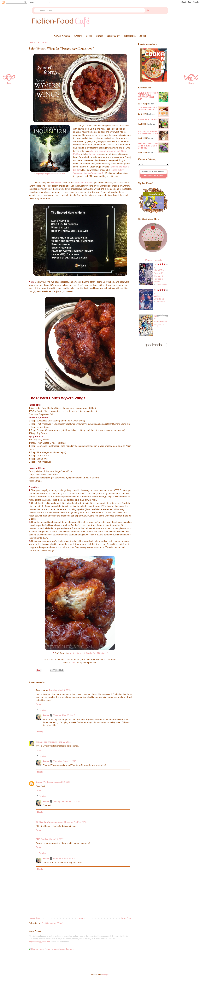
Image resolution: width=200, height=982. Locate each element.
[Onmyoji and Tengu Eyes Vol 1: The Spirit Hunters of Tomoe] (146, 284)
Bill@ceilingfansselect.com (49, 822)
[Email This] (51, 670)
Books (89, 35)
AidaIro (158, 327)
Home (80, 918)
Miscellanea (130, 35)
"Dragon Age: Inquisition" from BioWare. (50, 174)
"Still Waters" (56, 182)
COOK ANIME (62, 35)
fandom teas (95, 154)
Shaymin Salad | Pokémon (148, 119)
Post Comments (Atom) (52, 923)
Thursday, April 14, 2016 (75, 822)
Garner (39, 782)
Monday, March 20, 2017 (64, 858)
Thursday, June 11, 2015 (59, 742)
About (143, 35)
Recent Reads (153, 260)
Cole (73, 662)
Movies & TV (113, 35)
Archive (78, 35)
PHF (38, 839)
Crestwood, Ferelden (83, 182)
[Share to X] (56, 670)
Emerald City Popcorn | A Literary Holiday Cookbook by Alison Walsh (148, 96)
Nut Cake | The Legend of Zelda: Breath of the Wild (148, 132)
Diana (46, 715)
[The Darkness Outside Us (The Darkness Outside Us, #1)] (146, 309)
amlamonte (41, 742)
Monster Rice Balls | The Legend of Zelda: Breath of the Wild (148, 145)
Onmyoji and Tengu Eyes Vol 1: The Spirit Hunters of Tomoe (160, 273)
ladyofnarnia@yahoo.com (39, 942)
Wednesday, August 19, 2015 (57, 782)
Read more (150, 104)
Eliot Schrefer (160, 301)
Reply (38, 704)
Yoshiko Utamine (161, 284)
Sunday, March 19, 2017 (52, 839)
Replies (42, 710)
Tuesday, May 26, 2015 (60, 690)
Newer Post (35, 918)
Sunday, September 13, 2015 (66, 801)
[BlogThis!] (54, 670)
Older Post (126, 918)
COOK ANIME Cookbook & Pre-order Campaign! (147, 108)
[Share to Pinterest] (62, 670)
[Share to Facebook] (59, 670)
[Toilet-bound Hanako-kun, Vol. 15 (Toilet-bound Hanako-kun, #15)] (146, 335)
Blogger (105, 974)
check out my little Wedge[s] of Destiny (87, 653)
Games (99, 35)
